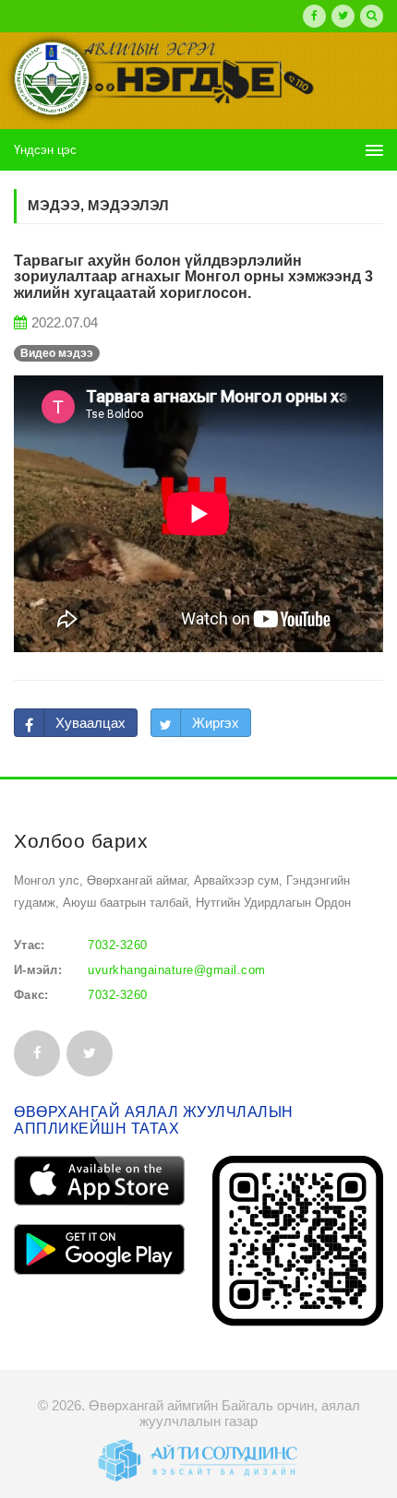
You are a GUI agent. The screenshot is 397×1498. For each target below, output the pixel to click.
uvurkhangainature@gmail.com (177, 970)
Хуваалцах (90, 723)
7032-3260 (118, 945)
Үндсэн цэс (45, 150)
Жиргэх (215, 723)
